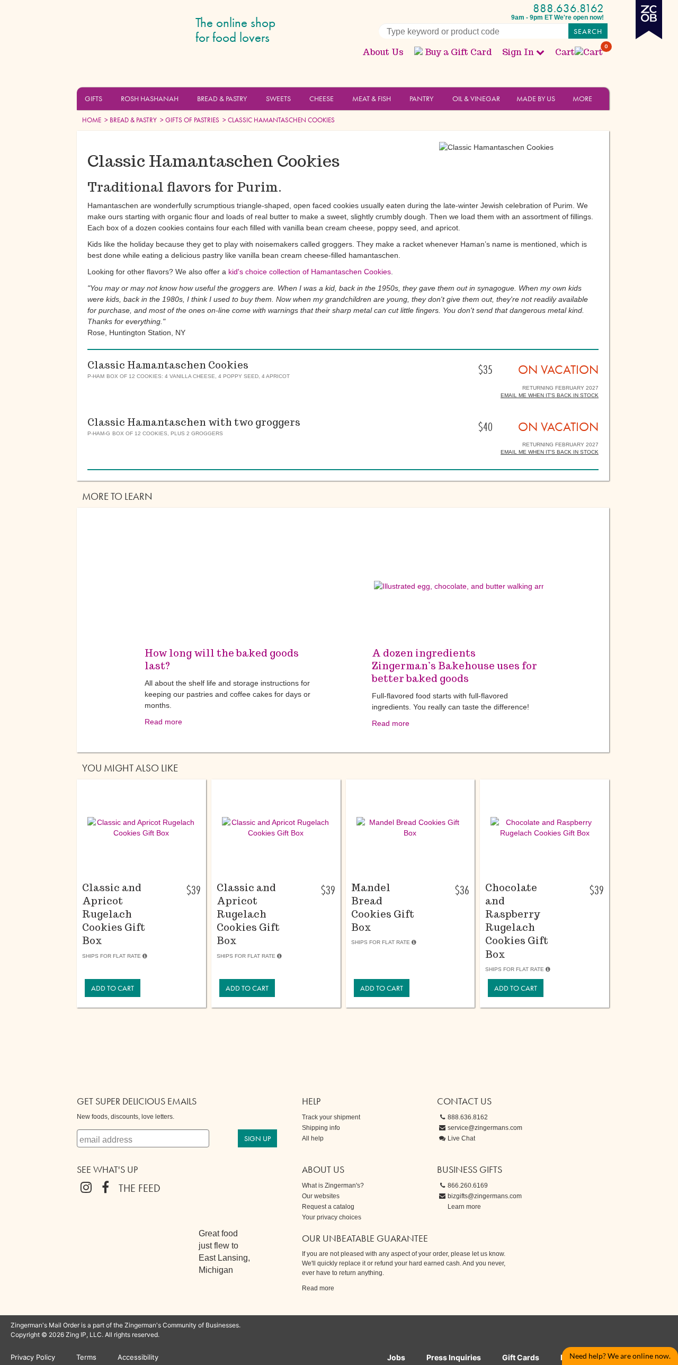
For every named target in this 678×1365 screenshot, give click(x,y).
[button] (108, 98)
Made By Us (535, 98)
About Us (383, 52)
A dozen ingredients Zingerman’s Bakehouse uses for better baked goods (454, 666)
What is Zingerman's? (333, 1185)
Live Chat (461, 1138)
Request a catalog (328, 1206)
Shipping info (321, 1127)
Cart (579, 52)
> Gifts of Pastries (188, 119)
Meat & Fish (371, 98)
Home (91, 119)
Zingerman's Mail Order (159, 30)
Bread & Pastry (222, 98)
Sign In (518, 52)
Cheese (321, 98)
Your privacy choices (331, 1217)
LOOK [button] (135, 877)
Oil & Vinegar (476, 98)
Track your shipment (331, 1117)
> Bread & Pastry (130, 119)
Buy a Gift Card (458, 52)
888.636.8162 (568, 8)
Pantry (421, 98)
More (582, 98)
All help (313, 1138)
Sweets (278, 98)
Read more (163, 721)
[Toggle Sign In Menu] (540, 52)
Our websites (321, 1196)
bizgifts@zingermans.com (485, 1196)
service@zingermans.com (485, 1127)
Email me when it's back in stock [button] (550, 395)
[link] (112, 988)
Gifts (93, 98)
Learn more (464, 1206)
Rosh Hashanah (150, 98)
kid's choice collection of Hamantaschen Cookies (309, 271)
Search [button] (588, 31)
